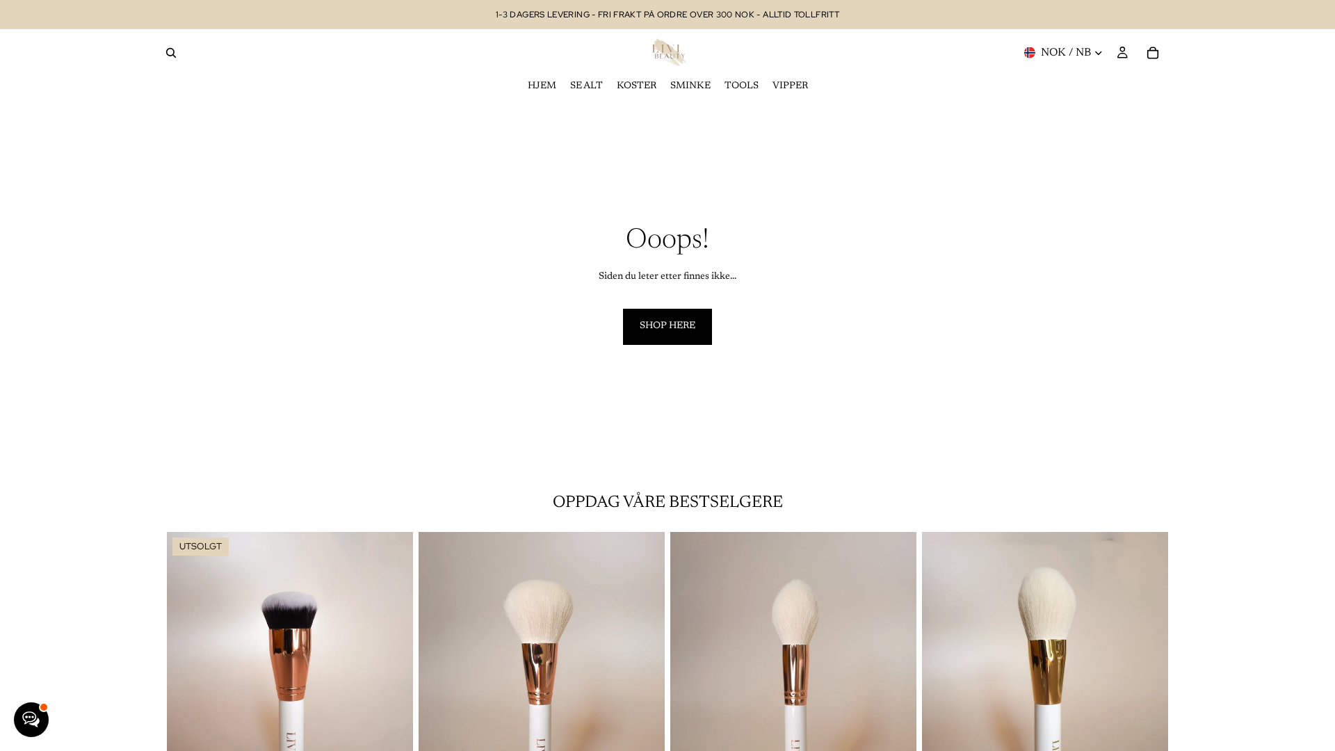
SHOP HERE (667, 326)
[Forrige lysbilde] (188, 685)
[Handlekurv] (1153, 53)
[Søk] (171, 53)
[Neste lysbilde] (392, 685)
